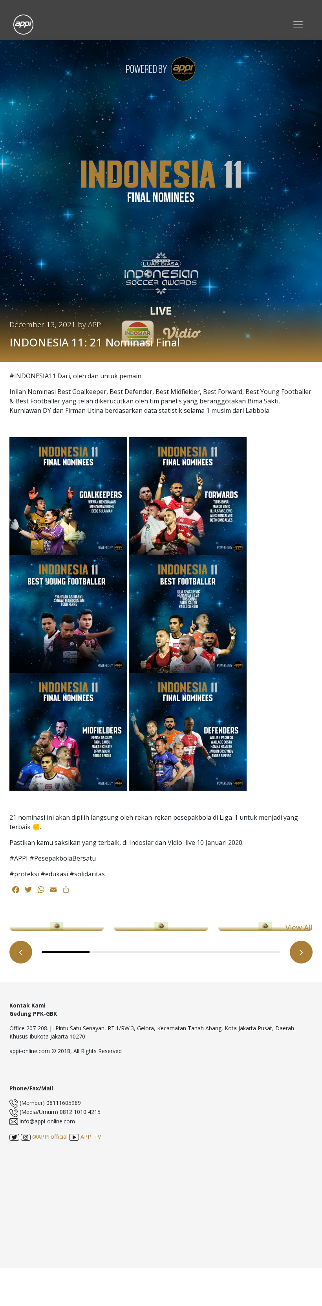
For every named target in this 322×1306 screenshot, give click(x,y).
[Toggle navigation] (298, 25)
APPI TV (90, 1136)
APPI (95, 324)
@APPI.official (49, 1136)
